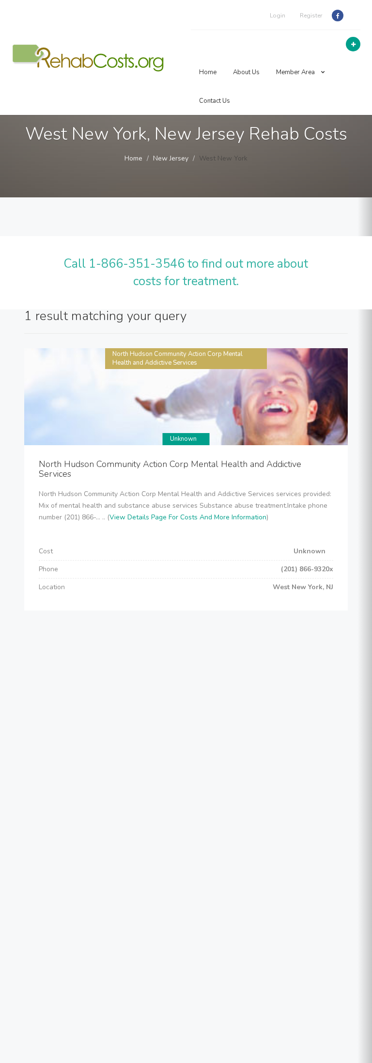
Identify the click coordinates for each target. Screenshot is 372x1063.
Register (311, 15)
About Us (246, 72)
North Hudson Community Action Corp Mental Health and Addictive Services (177, 359)
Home (208, 72)
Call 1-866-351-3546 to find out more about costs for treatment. (185, 273)
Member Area (296, 72)
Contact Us (214, 101)
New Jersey (170, 158)
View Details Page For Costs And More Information (187, 517)
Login (277, 15)
